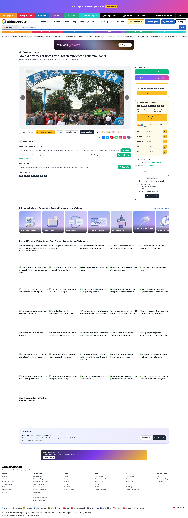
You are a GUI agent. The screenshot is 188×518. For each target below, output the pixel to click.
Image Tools (110, 15)
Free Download (153, 72)
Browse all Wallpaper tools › (159, 208)
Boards (128, 15)
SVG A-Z (97, 484)
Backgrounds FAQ (131, 479)
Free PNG (72, 15)
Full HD (27, 176)
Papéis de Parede (55, 508)
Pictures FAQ (130, 481)
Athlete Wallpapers (39, 500)
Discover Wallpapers (8, 481)
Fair (20, 63)
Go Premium (137, 22)
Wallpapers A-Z (100, 476)
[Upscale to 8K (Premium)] (165, 152)
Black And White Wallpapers (42, 495)
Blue (24, 63)
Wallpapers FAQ (131, 476)
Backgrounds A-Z (100, 479)
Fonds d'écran (107, 508)
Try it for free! (152, 93)
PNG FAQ (129, 487)
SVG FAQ (129, 484)
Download (152, 118)
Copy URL (125, 167)
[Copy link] (129, 137)
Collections (45, 22)
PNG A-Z (98, 487)
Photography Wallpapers (41, 481)
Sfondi (67, 508)
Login (182, 22)
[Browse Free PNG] (154, 32)
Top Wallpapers (7, 487)
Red (32, 63)
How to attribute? (24, 158)
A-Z (35, 22)
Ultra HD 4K (34, 176)
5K (41, 176)
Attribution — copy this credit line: (31, 146)
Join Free (169, 22)
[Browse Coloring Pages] (184, 32)
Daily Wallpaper (6, 489)
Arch (57, 63)
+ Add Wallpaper (153, 22)
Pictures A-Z (99, 481)
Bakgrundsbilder (41, 508)
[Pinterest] (112, 137)
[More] (181, 15)
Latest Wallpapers (7, 484)
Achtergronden (94, 508)
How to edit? (152, 165)
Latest (67, 22)
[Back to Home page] (15, 21)
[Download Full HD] (165, 136)
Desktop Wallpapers (39, 489)
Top (74, 22)
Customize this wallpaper (152, 78)
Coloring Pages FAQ (132, 489)
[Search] (182, 27)
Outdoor (41, 63)
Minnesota (37, 52)
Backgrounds (26, 15)
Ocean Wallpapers (38, 487)
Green (28, 63)
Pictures (42, 15)
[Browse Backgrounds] (61, 32)
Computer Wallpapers (40, 498)
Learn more (146, 437)
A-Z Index (5, 476)
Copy (127, 150)
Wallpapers (8, 15)
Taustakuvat (140, 508)
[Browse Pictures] (92, 32)
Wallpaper (29, 508)
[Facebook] (103, 137)
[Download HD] (165, 131)
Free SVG (56, 15)
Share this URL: (24, 163)
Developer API (161, 481)
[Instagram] (120, 137)
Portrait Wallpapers (39, 479)
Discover (57, 22)
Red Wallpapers (38, 476)
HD (21, 176)
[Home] (20, 52)
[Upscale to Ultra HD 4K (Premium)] (165, 141)
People (53, 63)
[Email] (124, 137)
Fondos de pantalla (79, 508)
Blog (158, 476)
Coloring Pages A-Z (101, 489)
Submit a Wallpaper (163, 479)
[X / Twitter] (107, 137)
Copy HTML (124, 155)
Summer (47, 63)
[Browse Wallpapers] (30, 32)
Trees (36, 63)
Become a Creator (164, 15)
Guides (144, 15)
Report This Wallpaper (143, 172)
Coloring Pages (90, 15)
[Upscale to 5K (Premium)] (165, 147)
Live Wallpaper (106, 22)
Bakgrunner (129, 508)
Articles (4, 492)
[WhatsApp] (116, 137)
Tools (91, 22)
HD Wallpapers (37, 492)
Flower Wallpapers (38, 484)
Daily (82, 22)
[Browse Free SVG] (123, 32)
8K (45, 176)
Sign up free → (159, 437)
